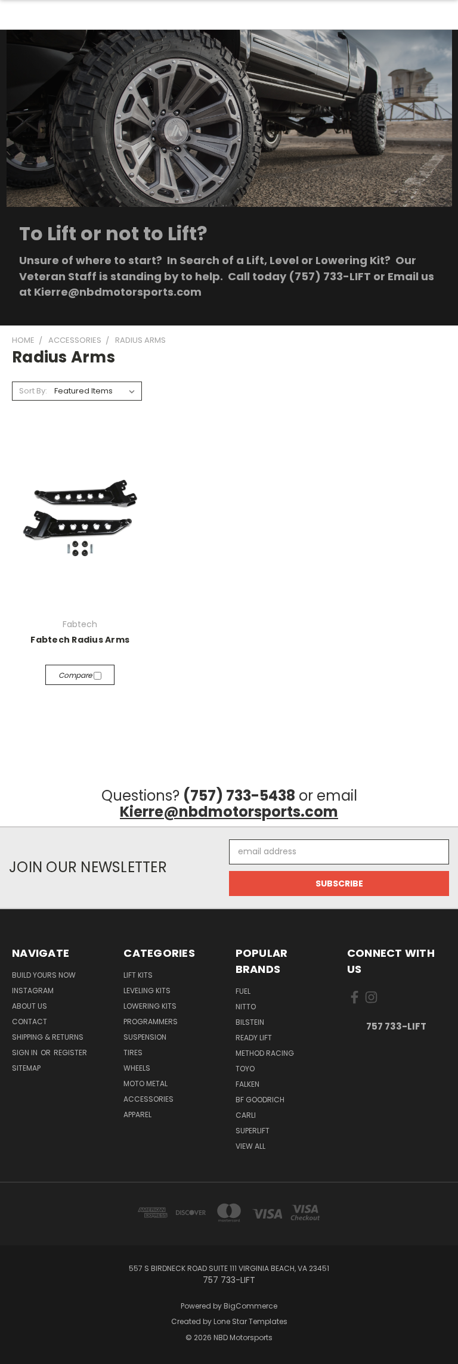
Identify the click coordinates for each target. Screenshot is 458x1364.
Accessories (148, 1099)
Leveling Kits (147, 990)
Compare (76, 675)
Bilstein (250, 1022)
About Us (29, 1006)
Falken (247, 1084)
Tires (133, 1052)
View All (250, 1146)
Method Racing (265, 1053)
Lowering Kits (150, 1006)
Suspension (144, 1037)
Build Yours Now (44, 975)
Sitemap (26, 1068)
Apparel (137, 1114)
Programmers (150, 1021)
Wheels (136, 1068)
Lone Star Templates (250, 1321)
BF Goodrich (260, 1100)
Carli (246, 1115)
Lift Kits (138, 975)
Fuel (243, 991)
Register (70, 1052)
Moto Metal (145, 1083)
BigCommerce (250, 1306)
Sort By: (33, 390)
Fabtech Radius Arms (79, 640)
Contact (29, 1021)
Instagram (33, 990)
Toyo (245, 1069)
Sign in (25, 1052)
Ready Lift (254, 1038)
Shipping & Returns (47, 1037)
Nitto (246, 1007)
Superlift (253, 1131)
